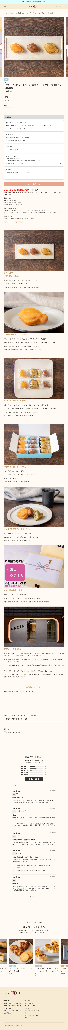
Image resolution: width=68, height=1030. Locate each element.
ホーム (6, 13)
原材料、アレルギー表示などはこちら (14, 222)
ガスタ (5, 82)
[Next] (66, 47)
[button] (16, 732)
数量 (5, 106)
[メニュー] (5, 6)
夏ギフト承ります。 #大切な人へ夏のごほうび (34, 1)
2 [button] (33, 896)
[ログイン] (61, 6)
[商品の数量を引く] (5, 110)
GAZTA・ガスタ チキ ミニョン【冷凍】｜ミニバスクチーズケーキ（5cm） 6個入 (47, 971)
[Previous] (2, 47)
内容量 (6, 97)
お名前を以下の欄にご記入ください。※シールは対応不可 (19, 172)
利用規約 (27, 1008)
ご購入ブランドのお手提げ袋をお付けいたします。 (18, 137)
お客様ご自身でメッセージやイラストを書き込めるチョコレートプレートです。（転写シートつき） (29, 125)
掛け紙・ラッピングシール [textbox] (24, 158)
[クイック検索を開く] (57, 6)
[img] (16, 791)
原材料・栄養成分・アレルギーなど (16, 719)
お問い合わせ (29, 1003)
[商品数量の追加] (12, 110)
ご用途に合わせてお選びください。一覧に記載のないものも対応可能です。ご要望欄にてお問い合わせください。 (24, 159)
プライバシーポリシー (31, 1006)
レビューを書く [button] (34, 779)
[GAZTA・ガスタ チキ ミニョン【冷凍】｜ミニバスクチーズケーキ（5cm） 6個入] (47, 951)
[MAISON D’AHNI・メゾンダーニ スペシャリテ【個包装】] (21, 951)
